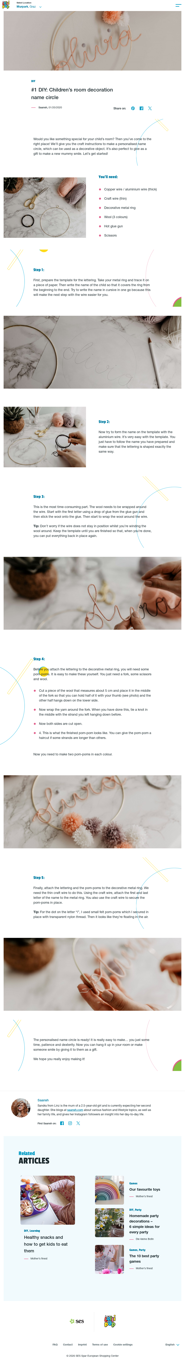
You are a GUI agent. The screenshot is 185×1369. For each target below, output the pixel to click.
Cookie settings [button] (123, 1345)
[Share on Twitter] (150, 109)
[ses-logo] (76, 1322)
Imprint (82, 1345)
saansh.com (75, 1110)
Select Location (24, 3)
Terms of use (100, 1345)
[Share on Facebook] (141, 109)
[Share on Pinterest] (133, 109)
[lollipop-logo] (110, 1322)
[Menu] (178, 5)
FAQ (55, 1345)
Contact (68, 1345)
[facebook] (62, 1124)
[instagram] (70, 1124)
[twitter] (78, 1124)
